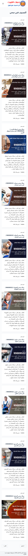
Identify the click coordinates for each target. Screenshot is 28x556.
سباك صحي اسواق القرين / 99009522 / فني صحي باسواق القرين (15, 131)
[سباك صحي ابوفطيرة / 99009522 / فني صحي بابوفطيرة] (14, 36)
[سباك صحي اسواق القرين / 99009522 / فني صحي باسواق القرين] (14, 144)
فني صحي (22, 19)
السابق (22, 545)
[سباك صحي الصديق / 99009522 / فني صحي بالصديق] (14, 457)
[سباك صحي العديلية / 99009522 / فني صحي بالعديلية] (14, 509)
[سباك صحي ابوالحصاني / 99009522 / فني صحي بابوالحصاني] (14, 88)
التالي (5, 545)
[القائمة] (3, 3)
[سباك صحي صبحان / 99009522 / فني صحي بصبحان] (14, 196)
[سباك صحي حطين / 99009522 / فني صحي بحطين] (14, 405)
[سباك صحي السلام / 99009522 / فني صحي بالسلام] (14, 248)
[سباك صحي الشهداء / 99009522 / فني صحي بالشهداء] (14, 300)
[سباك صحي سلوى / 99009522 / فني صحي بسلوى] (14, 353)
